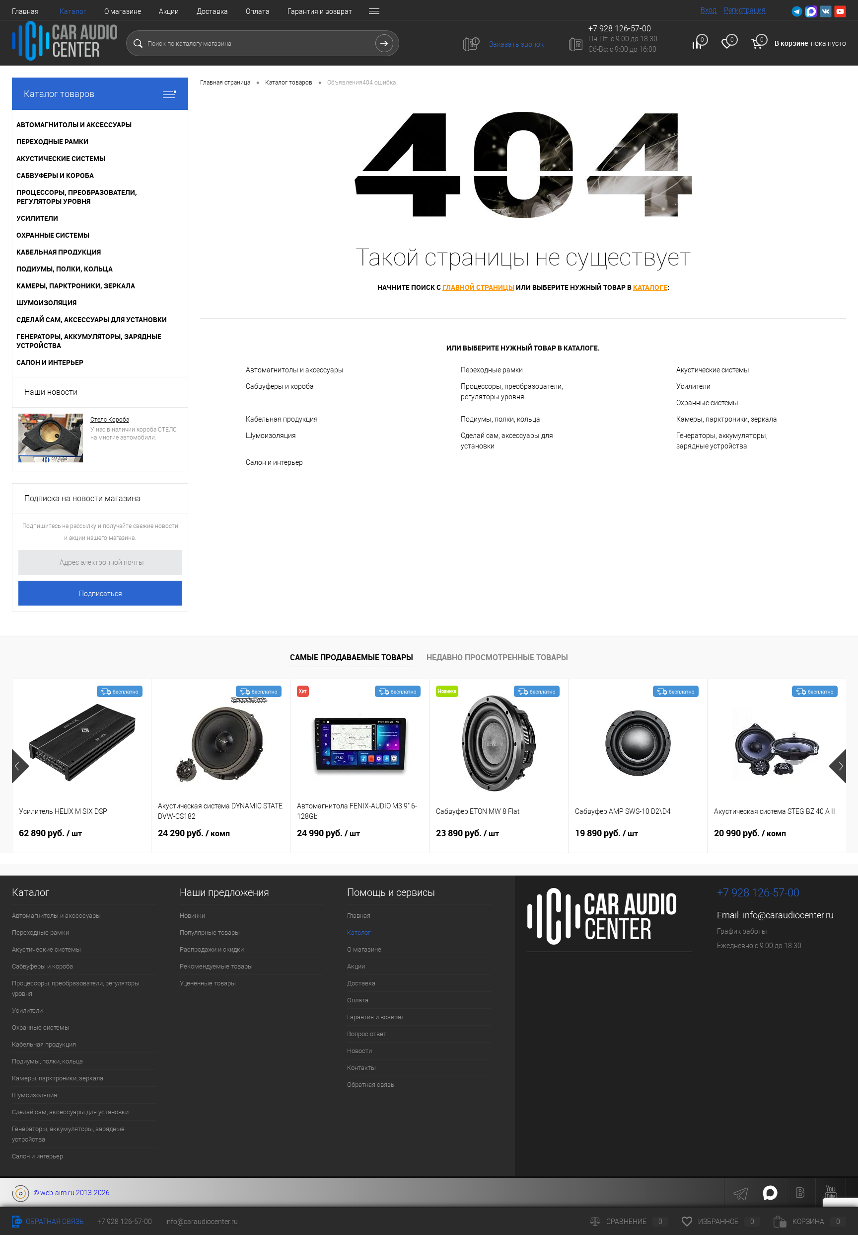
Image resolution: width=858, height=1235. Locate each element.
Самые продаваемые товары (351, 657)
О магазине (122, 11)
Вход (708, 10)
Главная (25, 11)
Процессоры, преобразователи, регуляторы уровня (512, 391)
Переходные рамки (492, 370)
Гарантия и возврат (319, 11)
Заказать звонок (516, 44)
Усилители (693, 386)
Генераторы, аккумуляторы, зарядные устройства (722, 441)
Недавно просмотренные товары (497, 657)
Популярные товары (210, 932)
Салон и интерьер (274, 462)
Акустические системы (712, 370)
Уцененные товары (208, 983)
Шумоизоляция (271, 436)
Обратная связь (370, 1084)
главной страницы (478, 287)
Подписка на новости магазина (82, 498)
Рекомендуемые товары (216, 966)
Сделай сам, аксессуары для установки (507, 441)
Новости (359, 1051)
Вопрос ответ (366, 1034)
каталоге (650, 287)
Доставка (212, 11)
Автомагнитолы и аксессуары (295, 370)
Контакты (361, 1067)
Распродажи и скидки (212, 949)
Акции (169, 11)
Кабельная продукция (282, 419)
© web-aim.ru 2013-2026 (69, 1193)
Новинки (192, 915)
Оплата (258, 11)
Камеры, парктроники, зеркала (726, 419)
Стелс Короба (109, 419)
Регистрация (745, 10)
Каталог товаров (59, 93)
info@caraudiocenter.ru (788, 915)
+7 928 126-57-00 (758, 892)
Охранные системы (707, 403)
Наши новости (50, 392)
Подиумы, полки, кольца (500, 419)
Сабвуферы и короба (280, 386)
